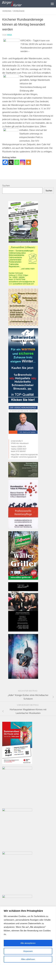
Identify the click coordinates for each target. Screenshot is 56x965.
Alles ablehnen (28, 959)
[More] (28, 162)
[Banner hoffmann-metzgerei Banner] (23, 579)
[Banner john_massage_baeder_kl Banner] (23, 476)
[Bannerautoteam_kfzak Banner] (23, 242)
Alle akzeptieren (28, 943)
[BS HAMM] (17, 763)
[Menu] (52, 3)
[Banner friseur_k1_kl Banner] (23, 630)
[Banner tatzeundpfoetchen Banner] (23, 528)
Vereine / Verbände (13, 11)
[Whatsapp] (16, 162)
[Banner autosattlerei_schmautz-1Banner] (23, 285)
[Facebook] (5, 162)
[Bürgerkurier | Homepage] (15, 3)
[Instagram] (22, 162)
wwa (9, 35)
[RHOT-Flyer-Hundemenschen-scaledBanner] (17, 897)
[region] (28, 935)
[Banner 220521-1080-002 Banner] (23, 678)
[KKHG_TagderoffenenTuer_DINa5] (17, 768)
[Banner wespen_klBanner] (23, 325)
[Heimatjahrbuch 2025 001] (17, 853)
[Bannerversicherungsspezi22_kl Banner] (23, 458)
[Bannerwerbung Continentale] (17, 810)
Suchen (6, 185)
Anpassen (28, 951)
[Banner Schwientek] (23, 402)
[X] (11, 162)
